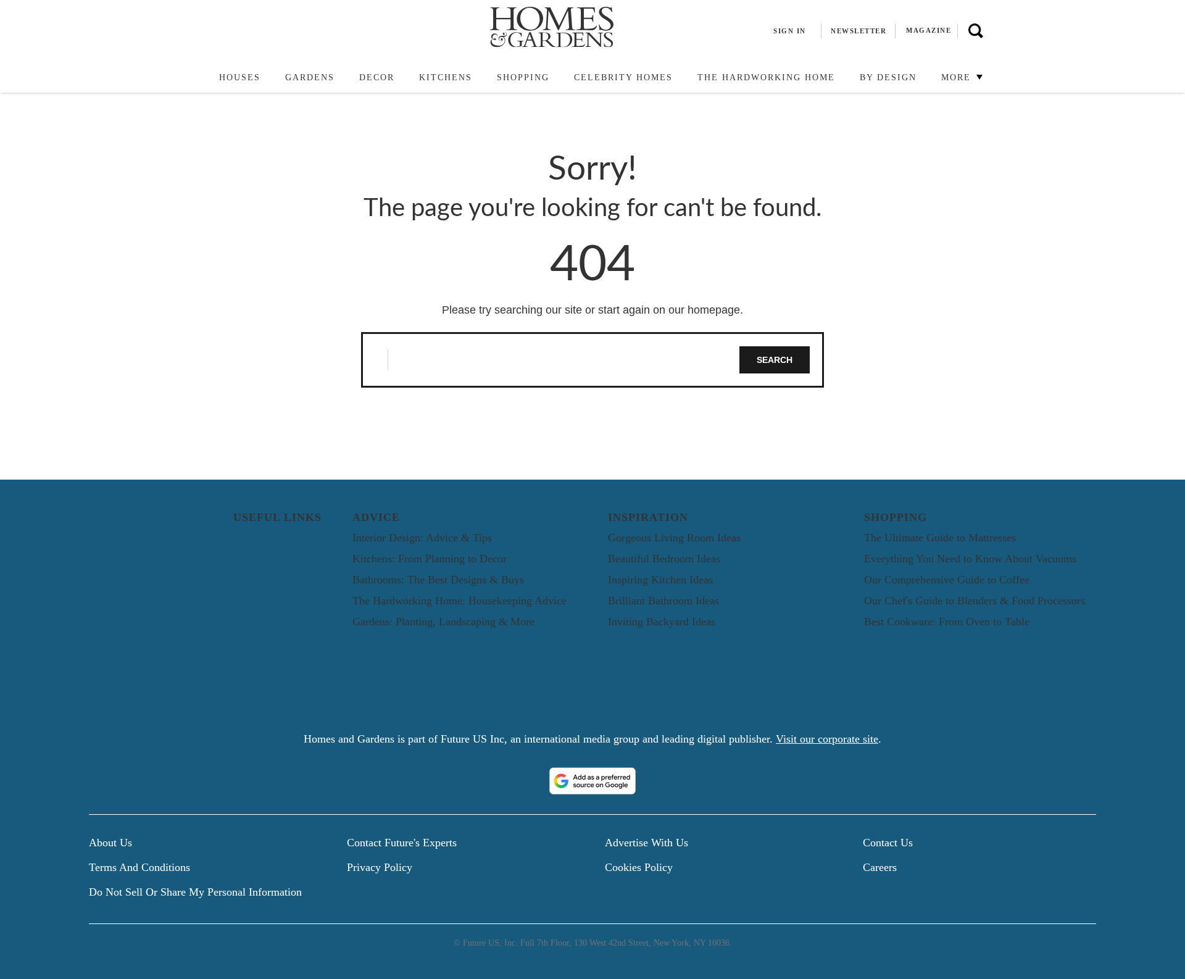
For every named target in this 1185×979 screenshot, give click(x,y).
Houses (239, 77)
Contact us (888, 842)
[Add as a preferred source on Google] (592, 780)
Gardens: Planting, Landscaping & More (443, 621)
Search (774, 360)
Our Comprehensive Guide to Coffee (946, 579)
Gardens (310, 77)
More (958, 77)
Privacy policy (379, 867)
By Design (888, 77)
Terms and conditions (139, 867)
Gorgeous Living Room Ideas (674, 537)
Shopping (523, 77)
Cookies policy (639, 867)
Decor (376, 77)
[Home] (200, 78)
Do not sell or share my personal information (195, 892)
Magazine (928, 30)
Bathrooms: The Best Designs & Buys (438, 579)
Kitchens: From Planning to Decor (429, 558)
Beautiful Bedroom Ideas (664, 558)
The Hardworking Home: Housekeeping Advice (459, 600)
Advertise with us (646, 842)
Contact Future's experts (402, 842)
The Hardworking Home (766, 77)
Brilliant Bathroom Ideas (663, 600)
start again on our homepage (669, 310)
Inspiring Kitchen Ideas (660, 579)
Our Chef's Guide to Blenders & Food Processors (974, 600)
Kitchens (445, 77)
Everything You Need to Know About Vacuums (970, 558)
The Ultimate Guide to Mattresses (940, 537)
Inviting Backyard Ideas (661, 621)
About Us (110, 842)
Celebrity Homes (623, 77)
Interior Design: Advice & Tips (422, 537)
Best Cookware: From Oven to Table (946, 621)
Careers (880, 867)
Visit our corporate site (827, 739)
